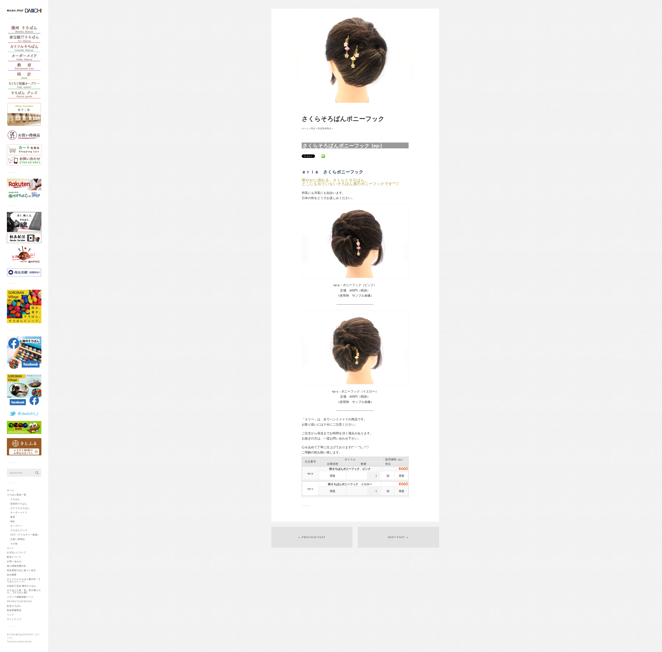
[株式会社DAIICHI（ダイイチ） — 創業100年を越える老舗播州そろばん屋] (24, 11)
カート (10, 548)
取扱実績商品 (14, 610)
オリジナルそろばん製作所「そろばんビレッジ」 (24, 580)
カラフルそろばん (20, 508)
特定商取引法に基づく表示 (21, 570)
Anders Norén (25, 641)
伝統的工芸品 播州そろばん (21, 585)
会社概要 (12, 574)
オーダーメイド (18, 512)
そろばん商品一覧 (16, 494)
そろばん (15, 499)
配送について (14, 556)
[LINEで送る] (323, 156)
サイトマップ (14, 619)
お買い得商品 (17, 539)
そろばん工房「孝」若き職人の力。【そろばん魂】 (24, 591)
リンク (10, 614)
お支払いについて (16, 552)
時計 (12, 521)
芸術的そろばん (18, 503)
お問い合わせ (14, 561)
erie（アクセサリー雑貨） (25, 534)
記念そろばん (14, 605)
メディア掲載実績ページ (20, 596)
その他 (14, 543)
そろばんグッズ (18, 530)
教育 (12, 516)
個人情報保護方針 (16, 565)
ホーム (10, 490)
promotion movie (20, 601)
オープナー (16, 525)
